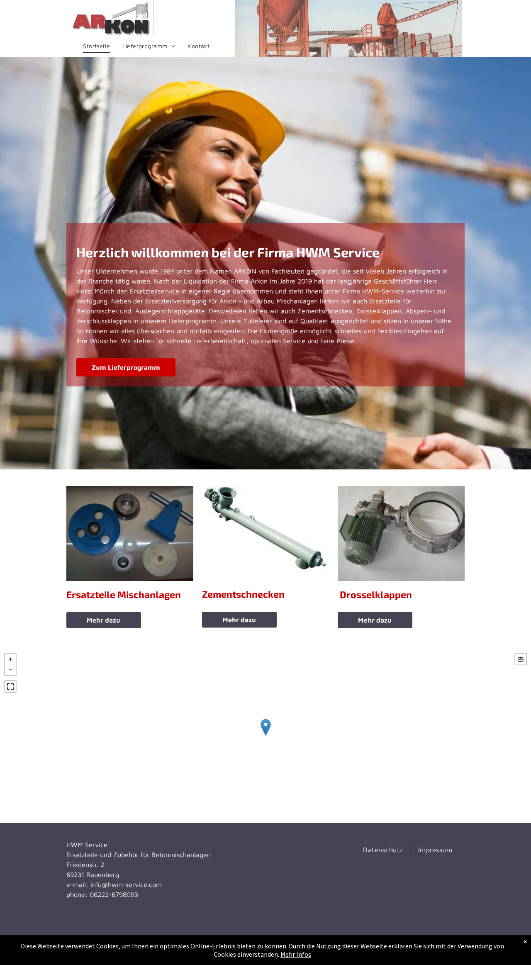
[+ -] (265, 736)
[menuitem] (96, 46)
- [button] (10, 670)
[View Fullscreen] (10, 686)
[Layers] (520, 659)
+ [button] (10, 659)
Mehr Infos (295, 954)
